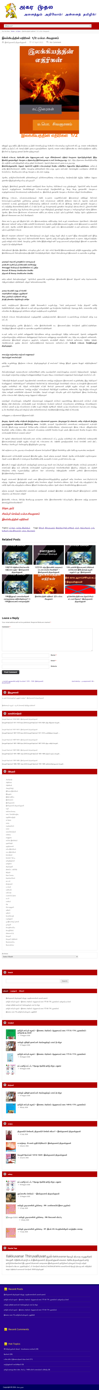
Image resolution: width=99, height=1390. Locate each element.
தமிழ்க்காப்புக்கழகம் (68, 1263)
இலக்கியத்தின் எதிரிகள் (65, 528)
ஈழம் (7, 808)
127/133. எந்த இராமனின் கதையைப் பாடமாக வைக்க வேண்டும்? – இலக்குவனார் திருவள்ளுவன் (49, 569)
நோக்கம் (6, 1354)
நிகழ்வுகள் (9, 884)
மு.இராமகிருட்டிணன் (12, 921)
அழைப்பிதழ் (10, 788)
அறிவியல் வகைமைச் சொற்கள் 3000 (23, 1269)
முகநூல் (8, 924)
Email (53, 661)
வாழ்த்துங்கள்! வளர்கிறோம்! (12, 1364)
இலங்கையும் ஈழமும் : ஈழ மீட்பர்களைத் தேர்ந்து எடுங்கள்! (18, 705)
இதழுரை (8, 794)
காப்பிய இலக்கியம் (23, 528)
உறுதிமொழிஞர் (10, 817)
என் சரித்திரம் (87, 1266)
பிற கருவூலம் (10, 907)
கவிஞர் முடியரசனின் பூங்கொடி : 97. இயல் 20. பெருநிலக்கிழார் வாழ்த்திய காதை (50, 1229)
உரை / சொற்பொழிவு (12, 814)
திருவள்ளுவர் (78, 1259)
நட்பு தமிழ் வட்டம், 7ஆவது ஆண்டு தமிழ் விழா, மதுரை (39, 1066)
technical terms (54, 1266)
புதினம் (8, 910)
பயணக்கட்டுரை (11, 895)
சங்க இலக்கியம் (11, 849)
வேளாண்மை (10, 945)
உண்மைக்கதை (10, 811)
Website (54, 666)
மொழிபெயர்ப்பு (10, 927)
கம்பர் (77, 528)
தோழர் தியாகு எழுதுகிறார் (79, 1256)
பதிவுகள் (5, 991)
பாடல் (7, 898)
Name (53, 655)
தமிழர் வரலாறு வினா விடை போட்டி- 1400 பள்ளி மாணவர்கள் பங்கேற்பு (26, 1370)
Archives (5, 954)
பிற (7, 904)
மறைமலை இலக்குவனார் (49, 1263)
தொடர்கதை (10, 875)
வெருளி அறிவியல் (11, 939)
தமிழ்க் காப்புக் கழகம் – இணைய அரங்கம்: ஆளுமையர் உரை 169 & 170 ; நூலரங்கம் (52, 1104)
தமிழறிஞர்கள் (10, 861)
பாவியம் (8, 901)
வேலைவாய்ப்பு (10, 942)
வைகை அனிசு (65, 1259)
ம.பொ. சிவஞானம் (28, 530)
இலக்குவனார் (10, 803)
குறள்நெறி (9, 843)
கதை (7, 823)
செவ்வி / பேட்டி (10, 858)
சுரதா (8, 1269)
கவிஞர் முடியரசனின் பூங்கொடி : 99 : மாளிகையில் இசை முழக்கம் (44, 1205)
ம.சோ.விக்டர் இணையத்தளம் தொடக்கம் (16, 1359)
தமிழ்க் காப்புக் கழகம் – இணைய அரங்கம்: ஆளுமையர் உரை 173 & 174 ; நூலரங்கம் (32, 1008)
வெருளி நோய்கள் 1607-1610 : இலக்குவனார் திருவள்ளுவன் (20, 740)
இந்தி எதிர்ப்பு (10, 797)
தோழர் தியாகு (76, 1266)
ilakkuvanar (59, 1256)
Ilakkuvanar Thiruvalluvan (26, 1256)
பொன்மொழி (10, 916)
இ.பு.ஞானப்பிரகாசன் (30, 1263)
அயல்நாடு (9, 779)
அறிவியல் (9, 785)
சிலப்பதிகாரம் (85, 528)
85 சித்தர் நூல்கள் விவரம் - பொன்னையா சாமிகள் (19, 1349)
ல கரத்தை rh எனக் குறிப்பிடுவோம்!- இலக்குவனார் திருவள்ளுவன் (44, 1143)
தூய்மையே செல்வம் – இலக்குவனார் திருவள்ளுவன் (39, 1194)
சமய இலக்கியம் (11, 852)
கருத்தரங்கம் (10, 826)
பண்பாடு (8, 892)
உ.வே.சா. (16, 1266)
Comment (6, 627)
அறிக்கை (9, 782)
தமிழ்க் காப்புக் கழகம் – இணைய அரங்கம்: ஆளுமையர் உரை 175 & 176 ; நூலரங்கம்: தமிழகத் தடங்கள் (38, 1002)
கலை (7, 829)
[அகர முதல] (49, 18)
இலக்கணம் (9, 800)
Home (12, 31)
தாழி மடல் (27, 1259)
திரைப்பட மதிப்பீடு (11, 869)
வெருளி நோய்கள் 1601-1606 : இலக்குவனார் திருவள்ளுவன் (20, 750)
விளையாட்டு (10, 933)
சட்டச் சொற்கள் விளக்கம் (37, 1266)
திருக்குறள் (9, 866)
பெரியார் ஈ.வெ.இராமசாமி (11, 530)
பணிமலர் (9, 890)
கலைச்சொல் (65, 1266)
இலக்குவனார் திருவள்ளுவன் (15, 42)
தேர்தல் (8, 872)
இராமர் (41, 528)
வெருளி (8, 936)
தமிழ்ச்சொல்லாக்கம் (14, 1263)
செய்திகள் (9, 855)
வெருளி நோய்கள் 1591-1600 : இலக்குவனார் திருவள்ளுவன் (20, 760)
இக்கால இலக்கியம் (12, 791)
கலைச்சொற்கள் (11, 832)
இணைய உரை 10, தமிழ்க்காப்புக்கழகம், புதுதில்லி (21, 1012)
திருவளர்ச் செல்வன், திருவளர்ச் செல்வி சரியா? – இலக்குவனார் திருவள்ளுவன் (49, 1131)
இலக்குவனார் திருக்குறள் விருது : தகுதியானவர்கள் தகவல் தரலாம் (27, 998)
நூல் (92, 528)
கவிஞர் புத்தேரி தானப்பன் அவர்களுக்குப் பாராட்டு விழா (23, 1005)
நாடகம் (8, 881)
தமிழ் (86, 1260)
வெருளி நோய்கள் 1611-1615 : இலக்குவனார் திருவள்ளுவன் (20, 729)
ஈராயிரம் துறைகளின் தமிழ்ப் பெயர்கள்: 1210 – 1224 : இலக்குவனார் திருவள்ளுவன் (22, 682)
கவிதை (8, 834)
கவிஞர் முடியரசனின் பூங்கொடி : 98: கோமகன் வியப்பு (40, 1217)
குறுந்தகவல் (10, 846)
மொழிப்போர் (10, 930)
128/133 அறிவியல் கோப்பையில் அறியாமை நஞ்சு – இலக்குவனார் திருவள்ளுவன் (17, 569)
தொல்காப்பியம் (10, 878)
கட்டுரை (18, 31)
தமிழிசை (9, 863)
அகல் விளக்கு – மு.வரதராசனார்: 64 (82, 681)
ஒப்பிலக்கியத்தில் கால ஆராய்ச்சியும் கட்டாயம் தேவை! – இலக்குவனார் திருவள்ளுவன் (80, 598)
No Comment (55, 42)
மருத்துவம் (9, 919)
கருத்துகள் (13, 991)
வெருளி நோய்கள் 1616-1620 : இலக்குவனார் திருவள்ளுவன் (20, 719)
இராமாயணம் (50, 528)
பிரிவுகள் (21, 991)
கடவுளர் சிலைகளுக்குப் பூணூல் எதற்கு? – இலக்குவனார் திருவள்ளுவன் (23, 698)
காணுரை (9, 837)
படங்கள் (8, 887)
